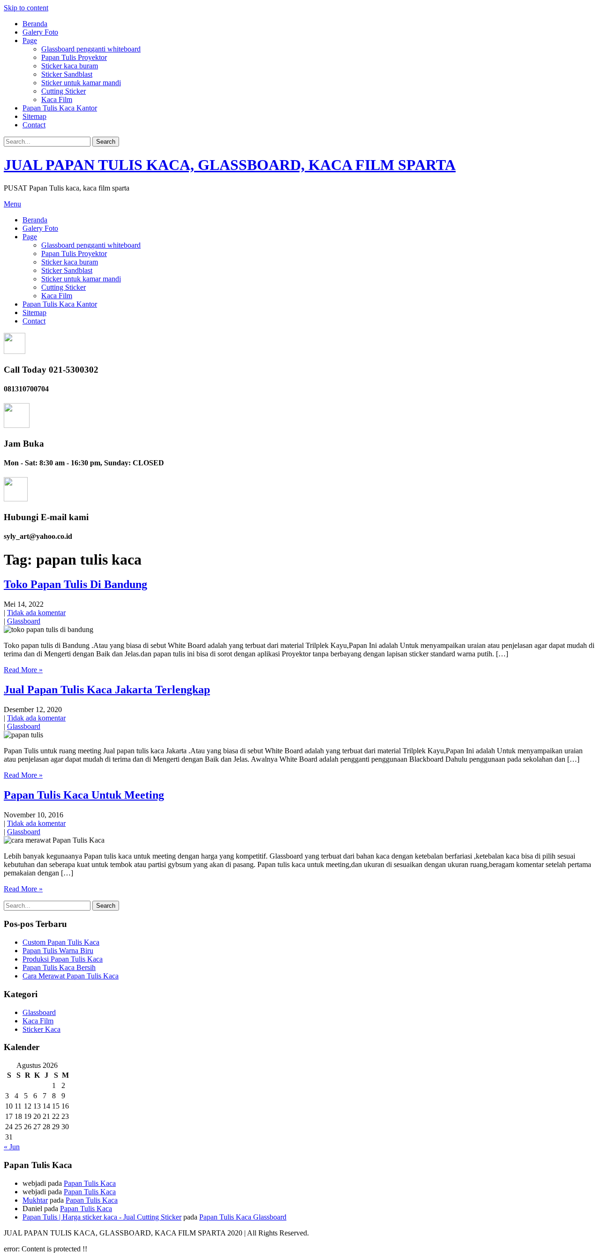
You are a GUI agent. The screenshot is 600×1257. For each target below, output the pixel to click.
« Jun (12, 1147)
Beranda (34, 24)
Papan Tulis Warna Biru (57, 951)
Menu (12, 204)
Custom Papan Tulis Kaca (60, 942)
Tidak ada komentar (36, 613)
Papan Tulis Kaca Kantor (59, 108)
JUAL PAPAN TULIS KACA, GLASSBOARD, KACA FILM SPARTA (230, 164)
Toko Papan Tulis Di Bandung (75, 584)
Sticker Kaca (41, 1029)
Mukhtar (35, 1200)
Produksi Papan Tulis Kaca (62, 959)
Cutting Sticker (63, 91)
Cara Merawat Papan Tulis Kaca (70, 976)
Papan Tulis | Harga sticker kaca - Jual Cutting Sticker (101, 1217)
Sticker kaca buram (69, 66)
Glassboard (23, 621)
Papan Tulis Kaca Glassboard (242, 1217)
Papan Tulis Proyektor (74, 57)
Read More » (23, 670)
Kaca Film (56, 99)
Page (29, 40)
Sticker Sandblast (66, 74)
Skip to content (26, 8)
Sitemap (34, 116)
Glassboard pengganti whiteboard (91, 49)
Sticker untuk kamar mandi (81, 83)
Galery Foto (40, 32)
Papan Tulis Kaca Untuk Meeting (84, 795)
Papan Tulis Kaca (90, 1183)
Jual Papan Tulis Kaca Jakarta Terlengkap (107, 690)
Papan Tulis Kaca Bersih (59, 967)
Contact (33, 125)
